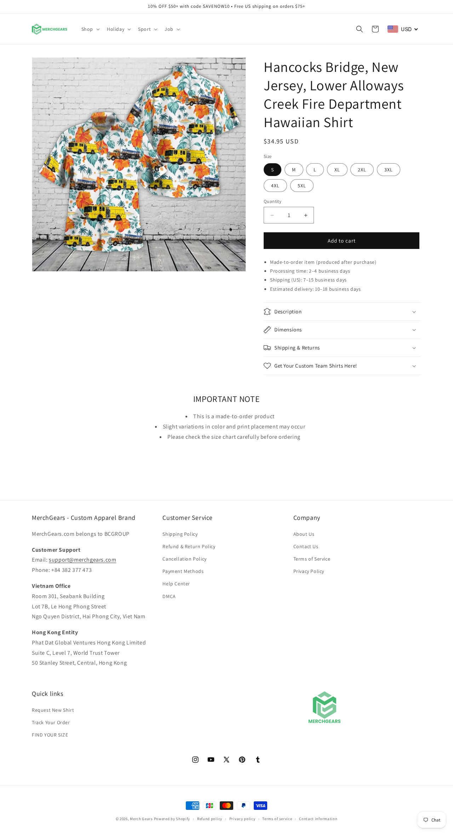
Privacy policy (242, 818)
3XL (388, 169)
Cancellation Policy (184, 558)
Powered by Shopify (172, 818)
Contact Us (306, 546)
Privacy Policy (308, 571)
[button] (90, 29)
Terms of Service (312, 558)
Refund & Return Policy (188, 546)
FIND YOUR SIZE (50, 734)
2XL (362, 169)
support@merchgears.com (82, 559)
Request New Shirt (53, 709)
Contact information (318, 818)
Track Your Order (51, 722)
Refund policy (209, 818)
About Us (304, 533)
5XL (302, 185)
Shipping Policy (179, 533)
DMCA (169, 596)
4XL (275, 185)
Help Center (176, 583)
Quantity (272, 201)
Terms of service (277, 818)
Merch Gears (141, 818)
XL (337, 169)
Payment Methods (182, 571)
